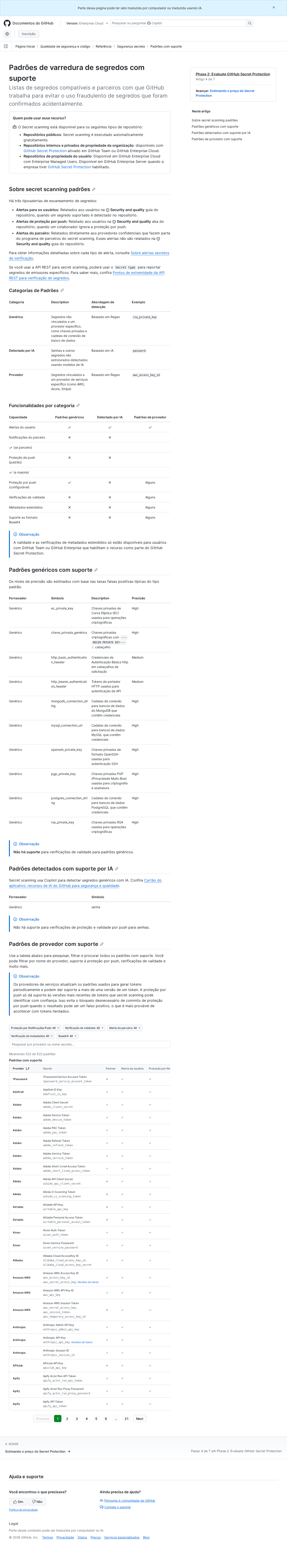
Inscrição (28, 34)
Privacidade (65, 1537)
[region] (89, 1237)
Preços (96, 1537)
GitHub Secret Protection (45, 150)
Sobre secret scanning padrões (49, 189)
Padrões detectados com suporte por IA (61, 868)
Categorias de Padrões (34, 290)
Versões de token (88, 1282)
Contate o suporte (117, 1507)
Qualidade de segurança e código (65, 46)
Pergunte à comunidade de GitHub (129, 1500)
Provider (18, 1068)
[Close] (274, 7)
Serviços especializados (121, 1537)
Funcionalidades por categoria (41, 405)
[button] (42, 1418)
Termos (47, 1537)
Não (39, 1502)
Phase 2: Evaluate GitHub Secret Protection (233, 74)
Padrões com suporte (166, 46)
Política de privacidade (23, 1509)
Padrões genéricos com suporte (50, 570)
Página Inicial (25, 46)
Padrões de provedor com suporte (53, 944)
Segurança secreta (131, 46)
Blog (146, 1537)
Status (82, 1537)
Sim (20, 1502)
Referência (103, 46)
